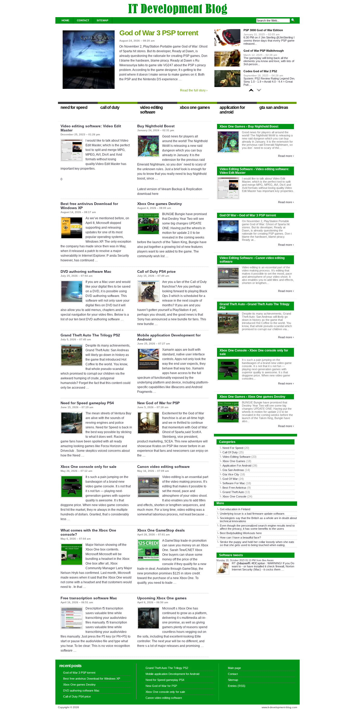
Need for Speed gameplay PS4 (87, 403)
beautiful (248, 537)
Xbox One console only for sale (88, 467)
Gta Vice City (230, 474)
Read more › (286, 155)
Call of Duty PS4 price (156, 271)
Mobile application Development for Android (172, 673)
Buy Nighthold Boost (156, 126)
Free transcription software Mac (89, 598)
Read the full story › (193, 90)
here (259, 533)
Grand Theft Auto (233, 492)
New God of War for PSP (158, 403)
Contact (83, 20)
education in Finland (237, 509)
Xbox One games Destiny (159, 204)
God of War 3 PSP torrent (158, 33)
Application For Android (236, 465)
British (255, 518)
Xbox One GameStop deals (161, 530)
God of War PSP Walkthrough (264, 50)
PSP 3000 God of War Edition (263, 30)
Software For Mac (233, 483)
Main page (234, 667)
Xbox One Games (233, 461)
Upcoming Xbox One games (162, 598)
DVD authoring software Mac (86, 271)
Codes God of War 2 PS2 (260, 71)
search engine (267, 525)
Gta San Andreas (233, 470)
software (278, 513)
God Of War (230, 478)
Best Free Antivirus (234, 487)
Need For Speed (232, 447)
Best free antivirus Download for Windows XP (91, 678)
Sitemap (102, 20)
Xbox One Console (234, 496)
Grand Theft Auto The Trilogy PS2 (90, 335)
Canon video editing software (163, 467)
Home (65, 20)
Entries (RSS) (236, 685)
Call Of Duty (230, 452)
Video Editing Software (236, 456)
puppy (237, 541)
